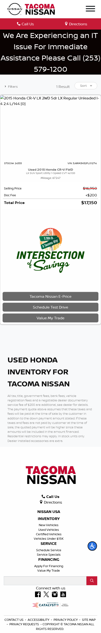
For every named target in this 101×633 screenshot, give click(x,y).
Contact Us (14, 620)
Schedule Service (48, 550)
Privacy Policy (66, 620)
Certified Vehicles (49, 534)
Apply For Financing (48, 566)
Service (49, 544)
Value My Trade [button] (50, 317)
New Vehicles (48, 525)
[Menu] (90, 9)
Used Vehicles (48, 530)
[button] (92, 546)
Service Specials (49, 554)
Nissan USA (48, 512)
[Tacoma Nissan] (31, 8)
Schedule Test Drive (50, 307)
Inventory (49, 519)
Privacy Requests (24, 624)
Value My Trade (48, 570)
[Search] (91, 580)
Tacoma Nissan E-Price (50, 296)
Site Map (89, 620)
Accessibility (39, 620)
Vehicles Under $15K (49, 538)
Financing (48, 560)
